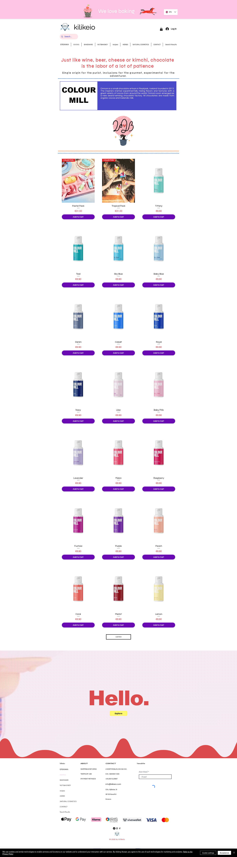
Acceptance (224, 853)
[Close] (234, 853)
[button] (161, 29)
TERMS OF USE (86, 774)
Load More (118, 637)
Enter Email (143, 772)
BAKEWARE (64, 780)
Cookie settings (208, 853)
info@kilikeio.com (113, 784)
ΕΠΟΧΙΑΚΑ (64, 769)
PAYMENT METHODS (88, 779)
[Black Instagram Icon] (117, 828)
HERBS (62, 796)
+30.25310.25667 (112, 779)
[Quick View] (158, 181)
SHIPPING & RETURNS (89, 769)
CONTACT (63, 807)
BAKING (63, 775)
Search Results (65, 812)
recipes (62, 791)
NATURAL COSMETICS (68, 801)
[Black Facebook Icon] (120, 828)
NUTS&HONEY (65, 785)
